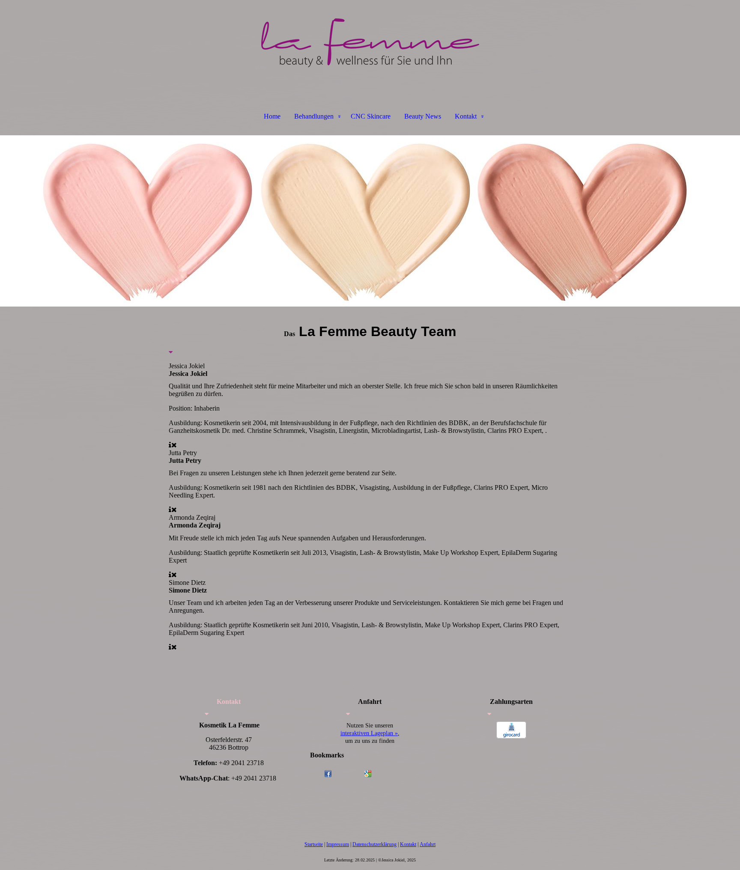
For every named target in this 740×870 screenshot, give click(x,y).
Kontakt (466, 116)
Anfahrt (428, 844)
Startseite (313, 844)
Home (272, 116)
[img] (370, 43)
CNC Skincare (371, 116)
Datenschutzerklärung (374, 844)
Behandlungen (314, 116)
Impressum (337, 844)
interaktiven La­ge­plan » (369, 733)
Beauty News (422, 116)
